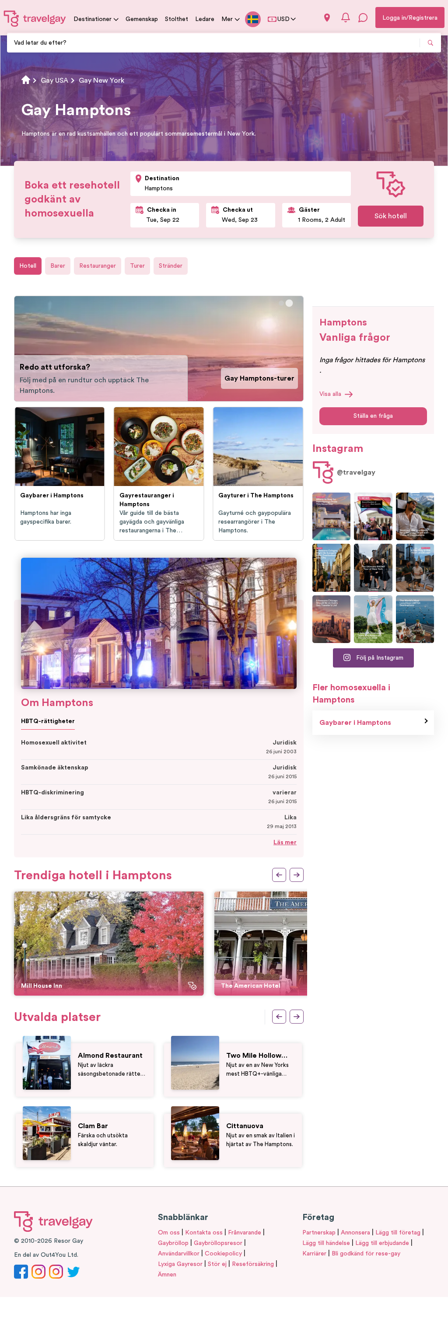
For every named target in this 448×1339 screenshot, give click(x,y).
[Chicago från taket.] (415, 567)
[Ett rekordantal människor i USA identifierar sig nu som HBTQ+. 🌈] (373, 516)
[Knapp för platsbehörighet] (327, 18)
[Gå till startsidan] (35, 18)
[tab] (281, 303)
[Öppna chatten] (363, 17)
